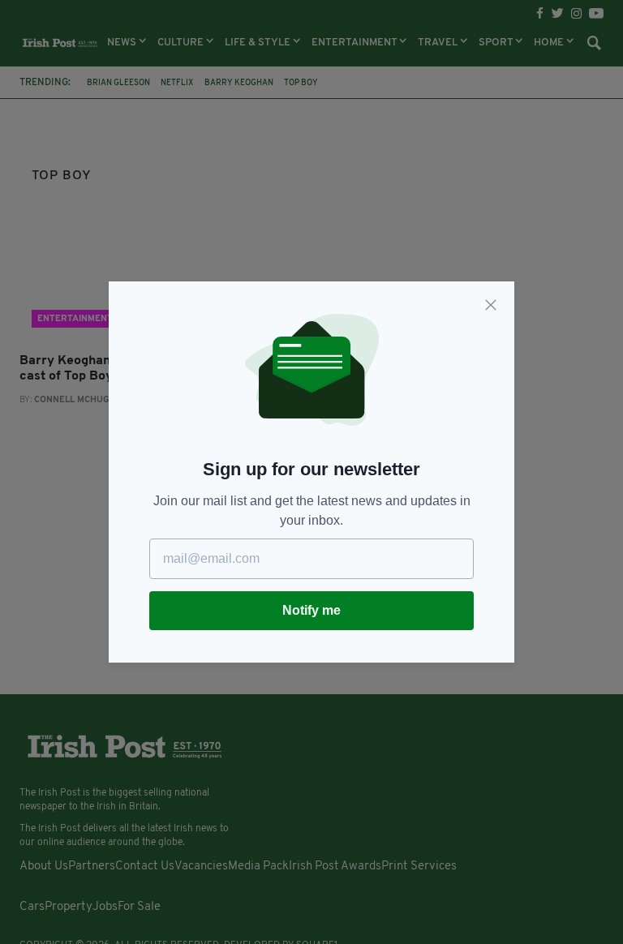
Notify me (311, 610)
